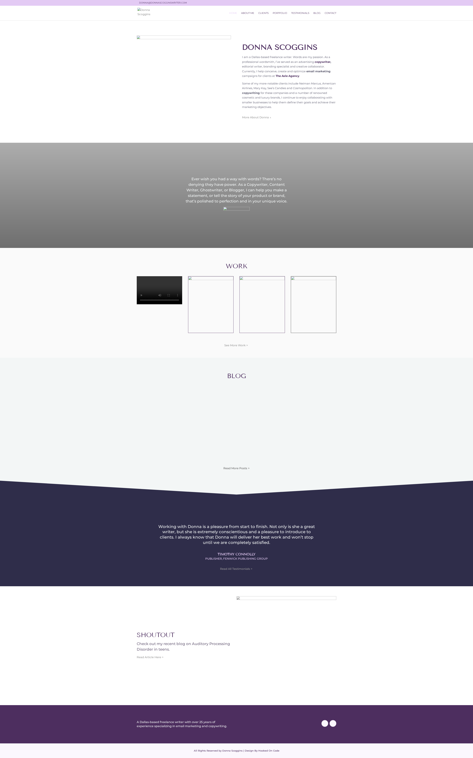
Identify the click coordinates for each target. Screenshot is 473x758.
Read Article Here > (150, 657)
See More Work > (236, 345)
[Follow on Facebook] (324, 723)
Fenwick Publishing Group (245, 558)
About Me (247, 13)
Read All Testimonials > (236, 569)
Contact (330, 13)
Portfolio (280, 13)
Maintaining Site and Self (236, 393)
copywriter (322, 62)
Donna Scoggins (159, 401)
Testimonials (300, 13)
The (279, 76)
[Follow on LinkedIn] (333, 723)
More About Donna (256, 117)
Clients (263, 13)
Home (233, 13)
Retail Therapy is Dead (306, 391)
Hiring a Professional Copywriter (166, 393)
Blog (317, 13)
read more (166, 444)
